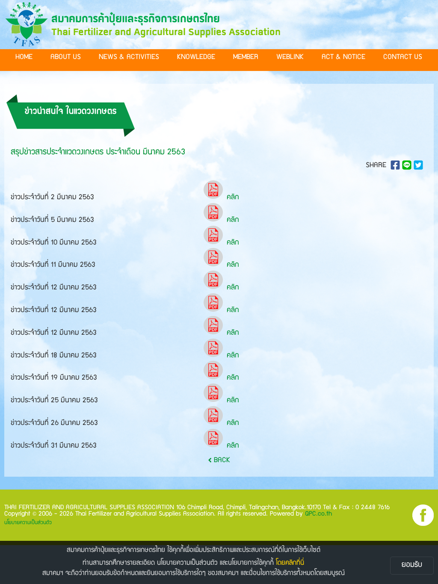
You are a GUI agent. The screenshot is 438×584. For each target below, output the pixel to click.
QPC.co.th (318, 514)
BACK (221, 460)
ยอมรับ (412, 565)
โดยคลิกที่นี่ (290, 563)
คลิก (233, 198)
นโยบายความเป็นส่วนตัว (28, 523)
